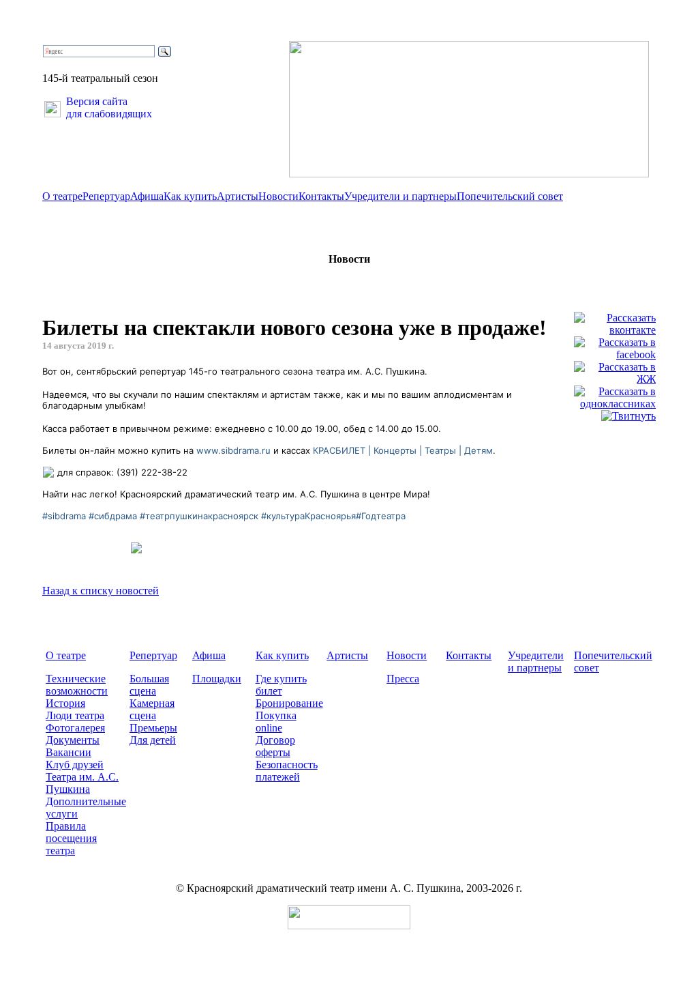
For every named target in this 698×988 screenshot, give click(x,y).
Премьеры (153, 727)
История (65, 703)
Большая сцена (149, 685)
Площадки (216, 678)
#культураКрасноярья (308, 515)
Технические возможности (77, 685)
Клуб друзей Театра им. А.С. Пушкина (82, 777)
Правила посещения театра (71, 838)
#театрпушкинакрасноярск (199, 515)
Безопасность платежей (287, 771)
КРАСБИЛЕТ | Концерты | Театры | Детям (403, 450)
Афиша (147, 196)
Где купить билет (281, 685)
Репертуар (106, 196)
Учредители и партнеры (400, 196)
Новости (278, 196)
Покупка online (276, 721)
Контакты (321, 196)
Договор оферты (275, 746)
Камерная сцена (152, 709)
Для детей (153, 740)
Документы (73, 740)
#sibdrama (64, 515)
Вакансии (68, 752)
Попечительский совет (510, 196)
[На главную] (469, 173)
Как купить (190, 196)
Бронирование (289, 703)
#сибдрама (113, 515)
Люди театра (75, 715)
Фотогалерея (75, 727)
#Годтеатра (381, 515)
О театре (62, 196)
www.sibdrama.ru (233, 450)
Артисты (237, 196)
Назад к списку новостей (100, 590)
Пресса (402, 678)
